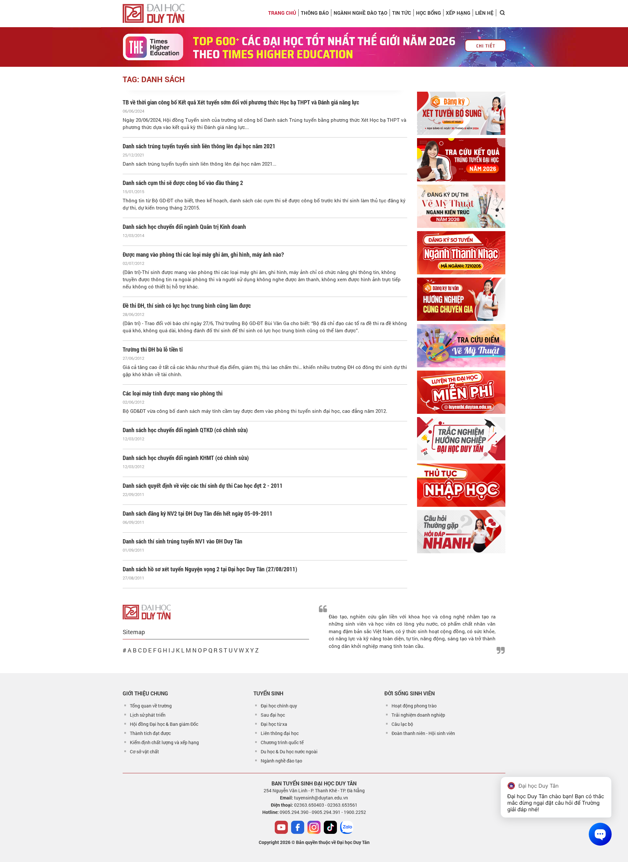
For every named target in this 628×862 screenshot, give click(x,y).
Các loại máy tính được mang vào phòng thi (172, 393)
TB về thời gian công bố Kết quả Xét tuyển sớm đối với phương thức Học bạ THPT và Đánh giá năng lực (241, 102)
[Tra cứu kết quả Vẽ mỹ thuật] (461, 345)
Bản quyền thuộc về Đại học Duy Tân (333, 842)
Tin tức (401, 12)
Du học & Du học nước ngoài (289, 751)
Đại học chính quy (279, 706)
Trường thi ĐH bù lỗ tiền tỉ (153, 349)
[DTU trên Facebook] (297, 827)
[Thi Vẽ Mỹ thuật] (461, 206)
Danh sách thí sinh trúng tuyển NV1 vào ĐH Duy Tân (182, 541)
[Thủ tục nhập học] (461, 485)
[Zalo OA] (346, 827)
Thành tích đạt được (150, 733)
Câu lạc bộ (402, 724)
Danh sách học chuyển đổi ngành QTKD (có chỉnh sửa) (185, 430)
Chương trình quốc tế (282, 742)
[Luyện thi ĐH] (461, 392)
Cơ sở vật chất (144, 751)
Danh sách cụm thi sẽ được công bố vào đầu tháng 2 (183, 183)
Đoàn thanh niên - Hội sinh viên (423, 733)
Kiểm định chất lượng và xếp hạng (164, 742)
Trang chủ (282, 12)
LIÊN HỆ (484, 12)
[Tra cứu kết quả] (461, 159)
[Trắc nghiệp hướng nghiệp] (461, 438)
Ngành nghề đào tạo (281, 761)
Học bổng (428, 12)
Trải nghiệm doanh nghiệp (418, 715)
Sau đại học (273, 715)
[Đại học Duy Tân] (147, 611)
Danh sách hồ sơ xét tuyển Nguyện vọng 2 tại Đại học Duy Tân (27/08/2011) (210, 569)
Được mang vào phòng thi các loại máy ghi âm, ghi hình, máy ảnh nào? (203, 254)
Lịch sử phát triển (148, 715)
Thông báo (315, 12)
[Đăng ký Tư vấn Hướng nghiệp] (461, 299)
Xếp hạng (458, 12)
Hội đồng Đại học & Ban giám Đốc (164, 724)
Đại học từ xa (274, 724)
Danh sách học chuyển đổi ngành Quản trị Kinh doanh (184, 226)
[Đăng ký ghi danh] (461, 113)
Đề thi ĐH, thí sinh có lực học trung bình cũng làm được (187, 305)
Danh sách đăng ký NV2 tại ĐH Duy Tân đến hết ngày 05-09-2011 (197, 513)
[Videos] (281, 827)
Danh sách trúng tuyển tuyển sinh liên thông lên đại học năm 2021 (199, 146)
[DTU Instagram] (314, 827)
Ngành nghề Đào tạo (360, 12)
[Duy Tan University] (153, 13)
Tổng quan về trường (151, 706)
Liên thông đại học (280, 733)
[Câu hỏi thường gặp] (461, 531)
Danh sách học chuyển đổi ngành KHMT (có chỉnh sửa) (186, 458)
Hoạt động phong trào (414, 706)
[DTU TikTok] (330, 827)
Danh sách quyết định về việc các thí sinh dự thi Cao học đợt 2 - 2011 (203, 485)
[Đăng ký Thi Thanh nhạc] (461, 252)
